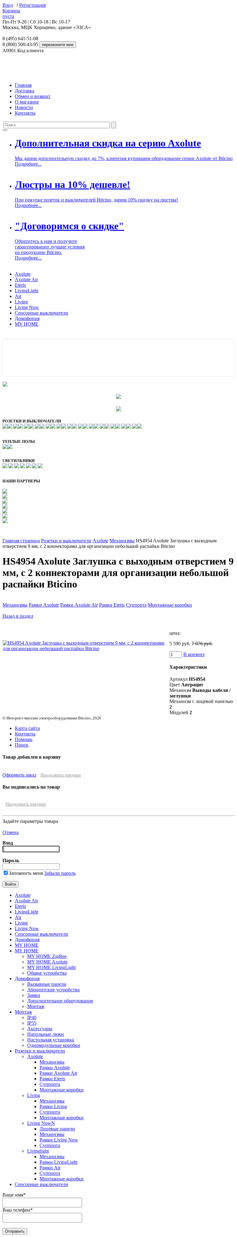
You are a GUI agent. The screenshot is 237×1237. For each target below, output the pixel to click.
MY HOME (27, 324)
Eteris (20, 285)
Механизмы (122, 540)
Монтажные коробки (170, 605)
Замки (33, 995)
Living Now (27, 307)
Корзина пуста (11, 13)
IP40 (31, 1017)
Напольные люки (45, 1034)
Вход (7, 5)
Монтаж (35, 1006)
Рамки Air (50, 1167)
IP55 (31, 1023)
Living (21, 301)
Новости (24, 107)
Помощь (23, 739)
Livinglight (38, 1151)
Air (18, 296)
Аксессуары (39, 1028)
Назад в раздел (17, 616)
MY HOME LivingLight (51, 967)
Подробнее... (28, 164)
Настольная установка (50, 1039)
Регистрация (32, 5)
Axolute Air (26, 279)
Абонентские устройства (53, 989)
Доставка (24, 90)
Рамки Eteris (112, 605)
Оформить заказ (19, 774)
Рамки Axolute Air (79, 605)
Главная (23, 85)
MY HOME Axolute (47, 961)
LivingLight (26, 290)
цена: (175, 633)
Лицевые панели (57, 1128)
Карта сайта (27, 728)
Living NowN (41, 1123)
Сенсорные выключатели (41, 313)
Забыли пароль (60, 873)
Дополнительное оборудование (60, 1000)
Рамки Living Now (59, 1139)
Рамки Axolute (44, 605)
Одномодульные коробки (53, 1045)
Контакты (25, 113)
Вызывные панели (46, 984)
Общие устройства (47, 973)
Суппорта (136, 605)
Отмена (10, 832)
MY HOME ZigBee (47, 956)
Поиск (21, 745)
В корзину (194, 654)
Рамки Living (53, 1106)
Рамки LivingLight (58, 1162)
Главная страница (21, 540)
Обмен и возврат (32, 96)
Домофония (27, 318)
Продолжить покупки (60, 775)
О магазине (27, 101)
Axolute (23, 274)
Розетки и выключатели (66, 540)
